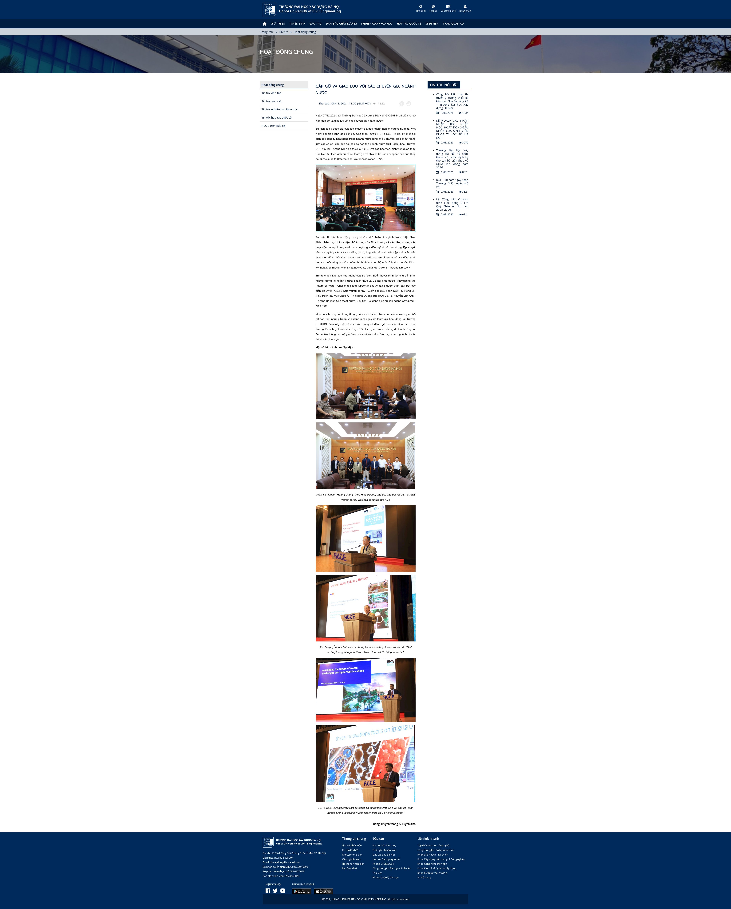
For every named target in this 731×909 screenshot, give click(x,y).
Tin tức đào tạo (271, 93)
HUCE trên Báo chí (273, 125)
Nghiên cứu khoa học (377, 23)
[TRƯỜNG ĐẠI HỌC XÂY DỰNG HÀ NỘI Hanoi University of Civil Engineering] (263, 9)
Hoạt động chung (272, 85)
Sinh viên (431, 23)
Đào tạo (316, 23)
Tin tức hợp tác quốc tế (276, 117)
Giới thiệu (278, 23)
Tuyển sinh (297, 23)
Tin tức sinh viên (272, 101)
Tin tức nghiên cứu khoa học (279, 109)
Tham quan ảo (453, 23)
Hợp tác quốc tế (409, 23)
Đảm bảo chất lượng (341, 23)
